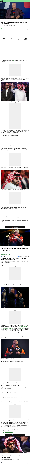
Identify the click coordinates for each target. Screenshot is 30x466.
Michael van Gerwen (9, 328)
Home (1, 20)
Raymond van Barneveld (23, 326)
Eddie (14, 60)
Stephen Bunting (22, 328)
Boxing (6, 224)
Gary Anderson (3, 328)
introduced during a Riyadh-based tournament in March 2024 (11, 146)
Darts (4, 20)
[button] (28, 256)
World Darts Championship (9, 432)
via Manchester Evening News (9, 402)
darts (8, 40)
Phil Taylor (22, 398)
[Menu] (29, 1)
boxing (14, 35)
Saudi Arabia (14, 34)
